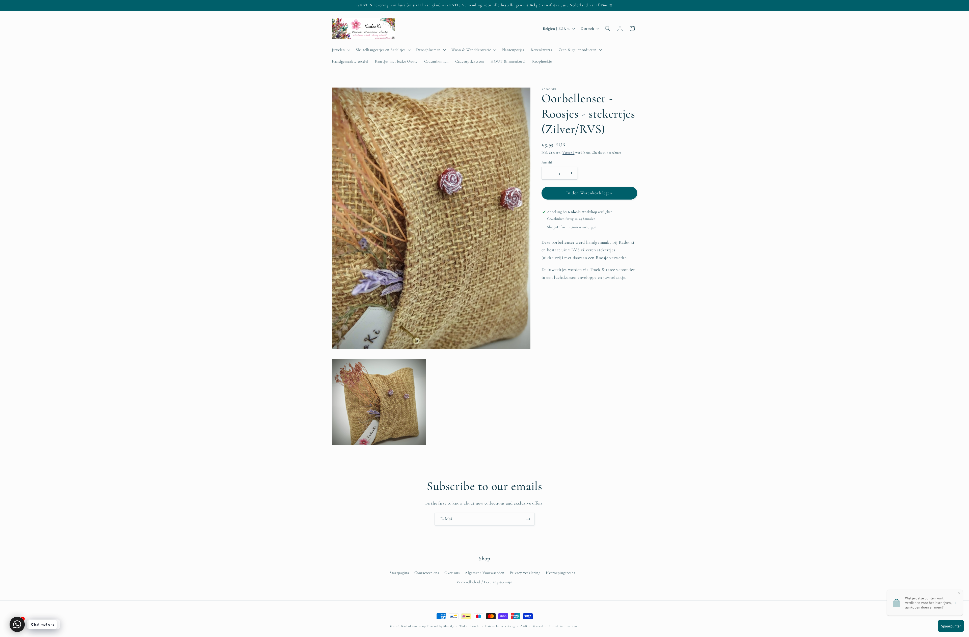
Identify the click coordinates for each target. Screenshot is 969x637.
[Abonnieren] (528, 519)
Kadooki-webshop (413, 626)
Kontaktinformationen (564, 626)
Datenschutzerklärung (500, 626)
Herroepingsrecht (560, 572)
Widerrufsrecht (469, 626)
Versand (568, 153)
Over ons (452, 572)
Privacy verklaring (525, 572)
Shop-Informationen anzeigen (572, 227)
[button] (341, 50)
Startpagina (399, 572)
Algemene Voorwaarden (484, 572)
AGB (523, 626)
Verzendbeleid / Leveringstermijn (484, 581)
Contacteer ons (426, 572)
